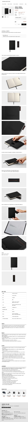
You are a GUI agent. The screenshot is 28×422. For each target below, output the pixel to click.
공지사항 (3, 407)
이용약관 (6, 410)
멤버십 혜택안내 (9, 407)
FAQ (6, 407)
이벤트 (4, 407)
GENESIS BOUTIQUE (6, 1)
